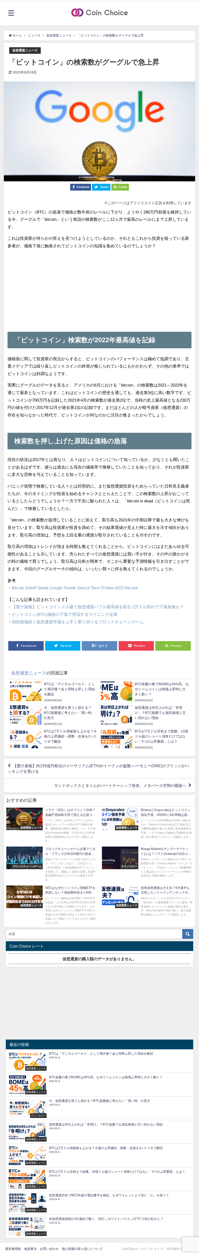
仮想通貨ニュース (25, 50)
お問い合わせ (49, 1248)
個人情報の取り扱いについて (82, 1248)
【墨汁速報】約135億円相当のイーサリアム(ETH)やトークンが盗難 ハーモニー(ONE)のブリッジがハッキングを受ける (98, 768)
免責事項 (30, 1248)
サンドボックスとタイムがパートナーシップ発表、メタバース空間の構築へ (120, 785)
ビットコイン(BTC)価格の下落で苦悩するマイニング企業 (64, 614)
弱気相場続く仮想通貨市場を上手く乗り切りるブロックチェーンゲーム (78, 622)
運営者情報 (13, 1248)
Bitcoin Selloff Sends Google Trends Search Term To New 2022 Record (75, 588)
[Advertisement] (99, 288)
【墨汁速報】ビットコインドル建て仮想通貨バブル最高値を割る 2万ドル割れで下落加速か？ (98, 607)
